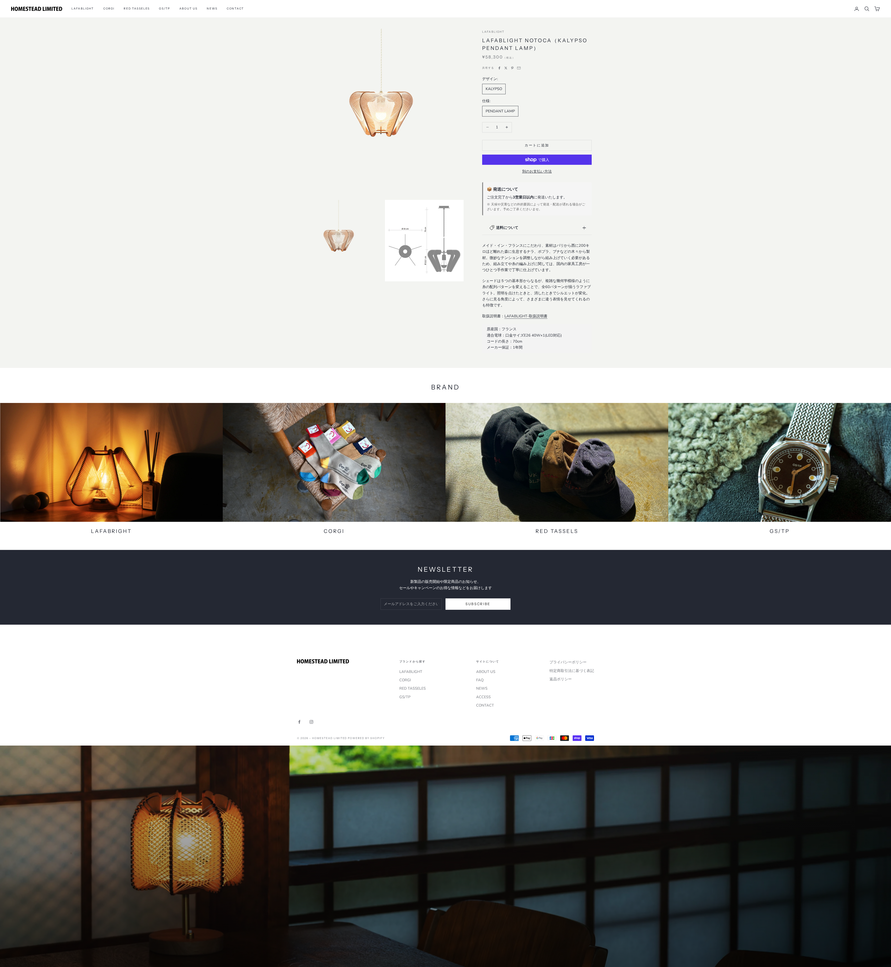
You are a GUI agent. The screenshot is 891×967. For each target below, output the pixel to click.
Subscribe (478, 604)
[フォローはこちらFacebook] (299, 722)
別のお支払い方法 (537, 171)
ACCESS (483, 697)
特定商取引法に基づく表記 (571, 670)
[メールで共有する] (519, 68)
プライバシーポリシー (568, 662)
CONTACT (235, 8)
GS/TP (164, 8)
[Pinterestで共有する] (512, 68)
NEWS (212, 8)
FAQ (480, 680)
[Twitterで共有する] (506, 68)
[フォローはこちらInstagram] (311, 722)
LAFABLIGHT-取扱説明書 (525, 316)
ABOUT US (188, 8)
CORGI (109, 8)
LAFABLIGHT (82, 8)
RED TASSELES (137, 8)
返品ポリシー (560, 679)
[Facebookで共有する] (499, 68)
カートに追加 (537, 145)
